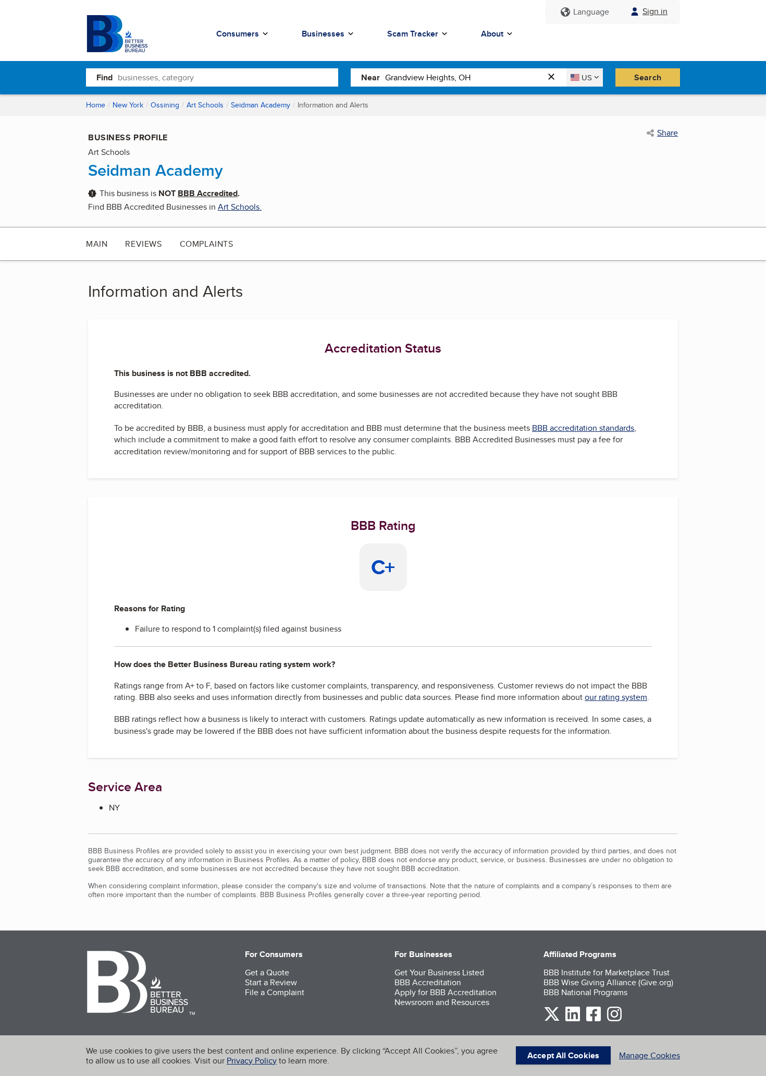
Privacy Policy (252, 1061)
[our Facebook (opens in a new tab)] (593, 1019)
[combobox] (228, 77)
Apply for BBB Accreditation (445, 992)
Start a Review (271, 982)
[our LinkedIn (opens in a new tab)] (572, 1019)
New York (128, 105)
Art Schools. (240, 207)
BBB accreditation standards (583, 428)
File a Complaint (274, 992)
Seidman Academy (260, 105)
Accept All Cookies (563, 1055)
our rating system (616, 697)
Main (96, 244)
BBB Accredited (208, 193)
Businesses (323, 34)
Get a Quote (267, 972)
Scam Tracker (412, 34)
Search (647, 77)
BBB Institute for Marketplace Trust (606, 972)
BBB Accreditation (427, 982)
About (492, 34)
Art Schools (205, 105)
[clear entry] (554, 77)
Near (370, 77)
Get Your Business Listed (439, 972)
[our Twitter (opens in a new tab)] (551, 1019)
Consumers (237, 34)
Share (667, 133)
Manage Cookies (649, 1055)
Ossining (165, 105)
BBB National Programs (585, 992)
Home (95, 105)
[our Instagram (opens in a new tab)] (614, 1019)
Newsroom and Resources (441, 1002)
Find (104, 77)
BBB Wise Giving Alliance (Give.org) (608, 982)
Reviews (143, 244)
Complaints (206, 244)
